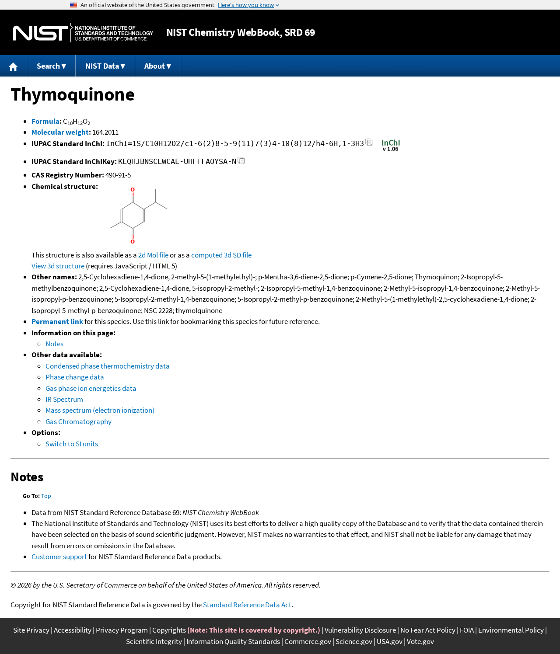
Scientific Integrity (154, 641)
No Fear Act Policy (427, 630)
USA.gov (389, 641)
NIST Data (102, 66)
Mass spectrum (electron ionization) (100, 410)
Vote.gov (420, 641)
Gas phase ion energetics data (91, 388)
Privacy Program (122, 630)
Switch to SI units (72, 444)
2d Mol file (153, 255)
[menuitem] (13, 66)
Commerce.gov (307, 641)
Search (48, 66)
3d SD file (238, 255)
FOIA (467, 630)
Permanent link (57, 321)
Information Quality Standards (233, 641)
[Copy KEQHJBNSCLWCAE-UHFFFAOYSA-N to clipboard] (241, 163)
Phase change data (75, 377)
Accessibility (72, 630)
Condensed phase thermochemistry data (108, 366)
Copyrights (169, 630)
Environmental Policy (511, 630)
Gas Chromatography (79, 421)
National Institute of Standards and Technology (83, 32)
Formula (46, 121)
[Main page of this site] (13, 66)
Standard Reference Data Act (247, 604)
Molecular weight (60, 132)
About (154, 66)
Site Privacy (31, 630)
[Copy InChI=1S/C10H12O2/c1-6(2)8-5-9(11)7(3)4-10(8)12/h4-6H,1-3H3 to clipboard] (369, 145)
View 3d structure (58, 266)
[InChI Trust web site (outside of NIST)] (391, 150)
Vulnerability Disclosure (360, 630)
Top (46, 496)
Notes (54, 343)
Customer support (59, 556)
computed (207, 255)
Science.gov (354, 641)
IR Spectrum (64, 399)
